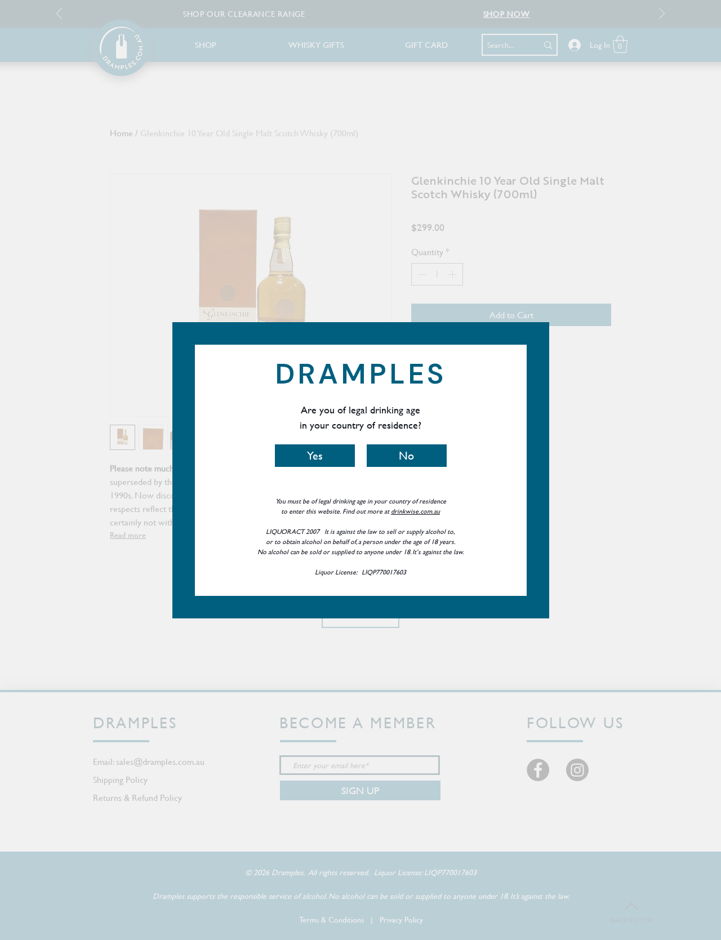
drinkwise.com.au (415, 511)
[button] (315, 455)
